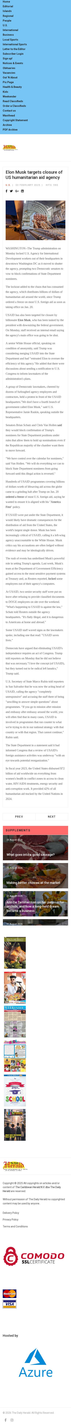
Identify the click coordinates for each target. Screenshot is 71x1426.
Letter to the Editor (14, 49)
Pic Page (8, 82)
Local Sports (10, 39)
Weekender (9, 96)
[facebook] (6, 1420)
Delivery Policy (11, 1212)
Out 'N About (10, 77)
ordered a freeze (15, 496)
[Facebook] (6, 191)
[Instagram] (12, 1420)
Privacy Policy (10, 1219)
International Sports (15, 44)
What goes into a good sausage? (31, 855)
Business (8, 34)
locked (52, 578)
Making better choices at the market (33, 883)
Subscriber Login (13, 53)
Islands (7, 11)
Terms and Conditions (15, 1226)
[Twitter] (11, 191)
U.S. (5, 25)
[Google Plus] (17, 191)
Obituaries (9, 68)
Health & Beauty (12, 86)
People (7, 20)
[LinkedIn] (22, 191)
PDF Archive (10, 129)
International (10, 30)
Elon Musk (24, 320)
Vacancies (9, 72)
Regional (8, 15)
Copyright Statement (15, 120)
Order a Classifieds (14, 105)
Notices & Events (13, 63)
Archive (7, 124)
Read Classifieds (13, 101)
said (59, 425)
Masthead (9, 115)
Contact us (9, 110)
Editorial (8, 6)
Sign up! (7, 58)
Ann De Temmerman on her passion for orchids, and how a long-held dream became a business (35, 906)
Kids (5, 91)
